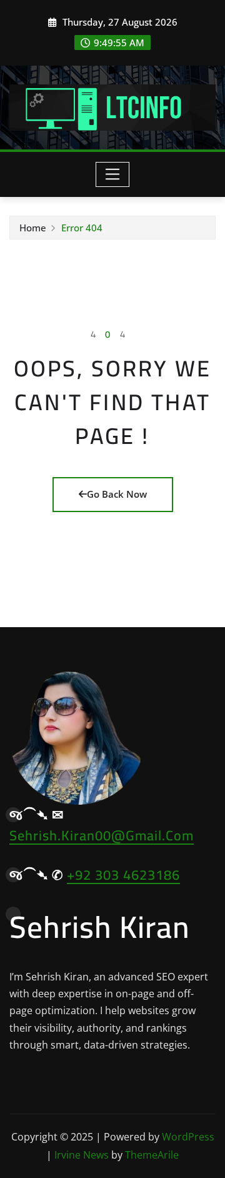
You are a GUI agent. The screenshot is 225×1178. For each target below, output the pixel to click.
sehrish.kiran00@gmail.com (101, 835)
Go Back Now (117, 494)
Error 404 (81, 227)
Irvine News (81, 1155)
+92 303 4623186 (123, 875)
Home (32, 227)
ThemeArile (152, 1155)
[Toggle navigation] (113, 174)
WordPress (188, 1137)
